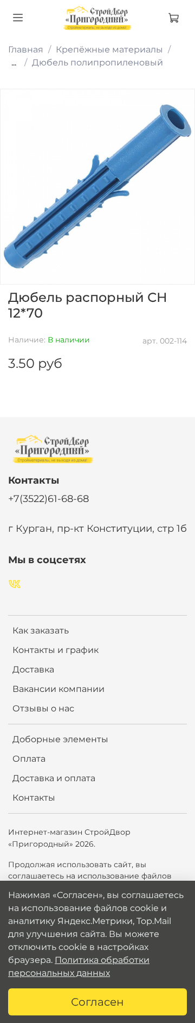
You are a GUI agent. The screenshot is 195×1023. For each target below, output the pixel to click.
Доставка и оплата (53, 778)
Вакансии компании (58, 689)
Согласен (97, 1001)
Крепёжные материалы (109, 49)
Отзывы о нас (43, 708)
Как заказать (40, 630)
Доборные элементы (60, 739)
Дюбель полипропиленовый (97, 62)
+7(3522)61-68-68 (48, 498)
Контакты (33, 798)
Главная (25, 49)
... (13, 63)
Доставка (33, 669)
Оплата (29, 759)
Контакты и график (55, 650)
